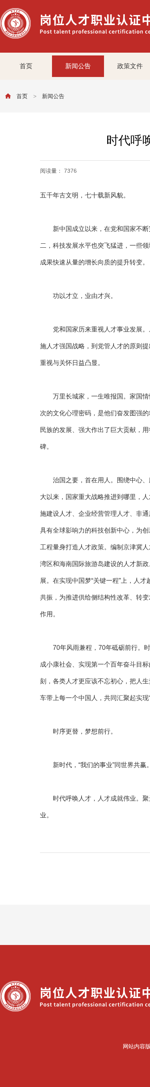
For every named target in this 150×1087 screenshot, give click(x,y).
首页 (26, 66)
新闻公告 (78, 66)
